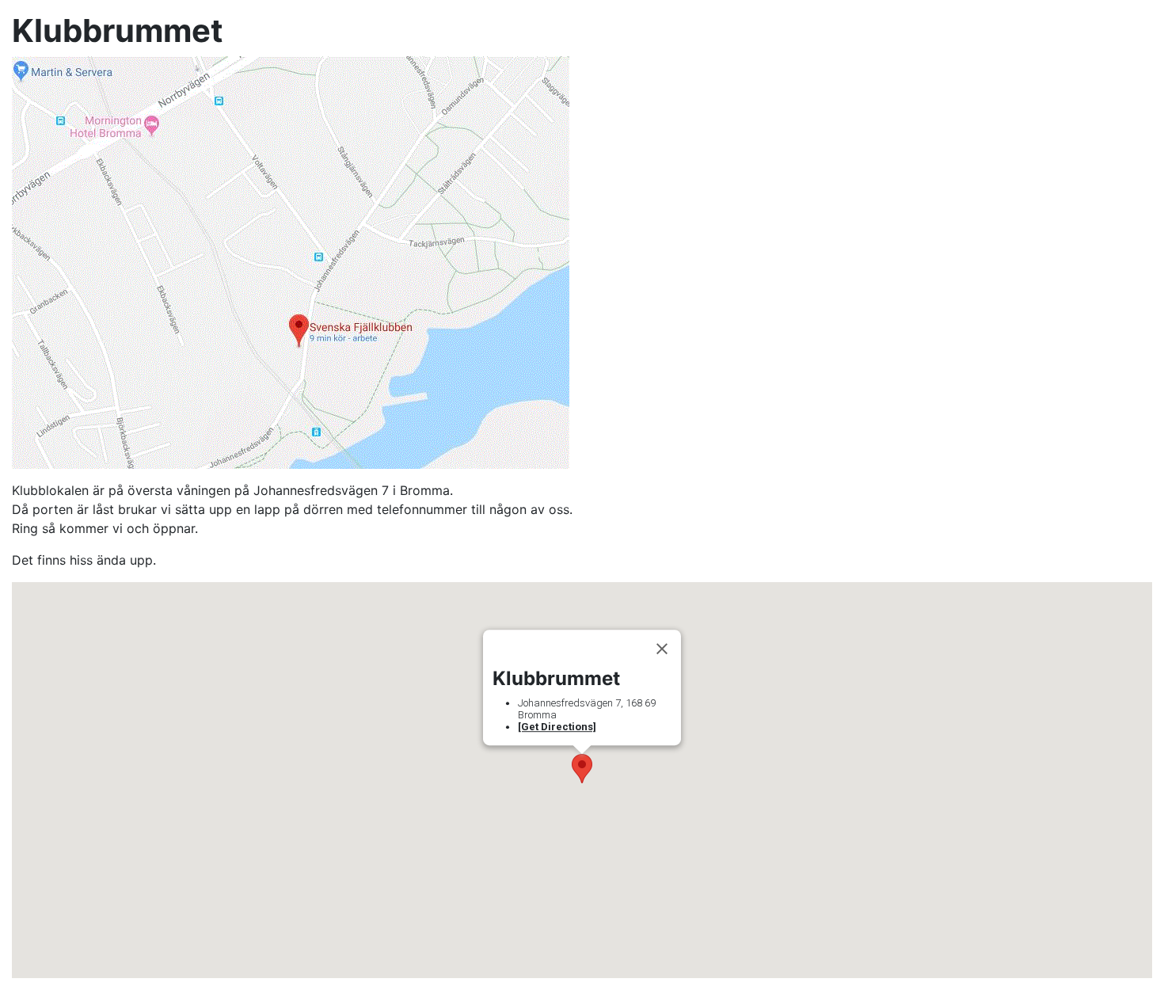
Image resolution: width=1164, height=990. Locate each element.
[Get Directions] (557, 727)
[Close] (662, 649)
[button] (582, 768)
